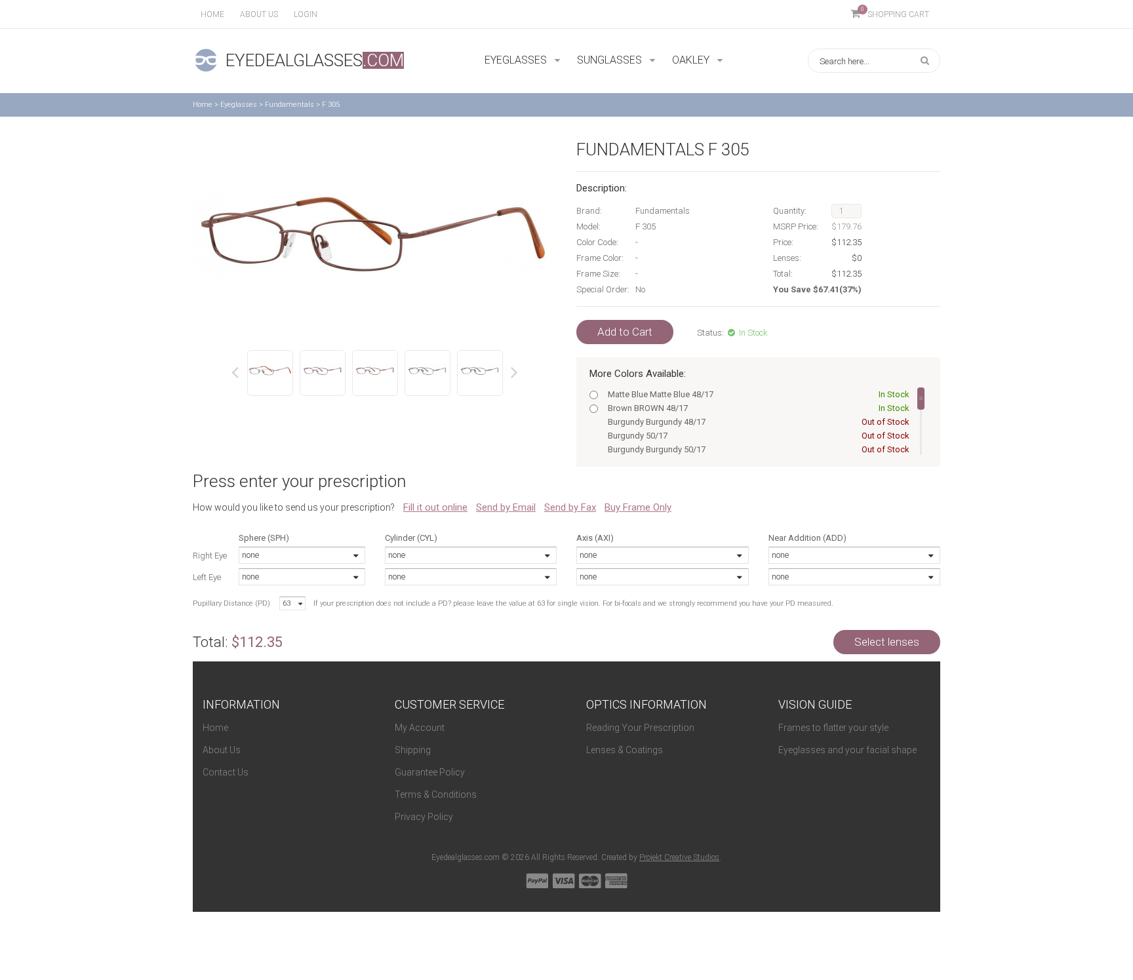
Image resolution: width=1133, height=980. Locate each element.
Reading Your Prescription (640, 727)
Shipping (413, 750)
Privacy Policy (424, 817)
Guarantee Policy (430, 772)
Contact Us (225, 772)
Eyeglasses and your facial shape (847, 750)
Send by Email (506, 507)
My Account (420, 727)
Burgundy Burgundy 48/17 (757, 422)
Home (212, 14)
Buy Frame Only (638, 507)
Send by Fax (570, 507)
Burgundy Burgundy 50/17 (757, 449)
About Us (222, 750)
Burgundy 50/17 (757, 436)
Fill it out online (435, 507)
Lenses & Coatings (624, 750)
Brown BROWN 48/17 (757, 408)
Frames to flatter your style (833, 727)
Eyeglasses (238, 104)
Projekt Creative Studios (679, 857)
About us (259, 14)
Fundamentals (289, 104)
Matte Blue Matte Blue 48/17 (757, 394)
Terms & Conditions (436, 794)
